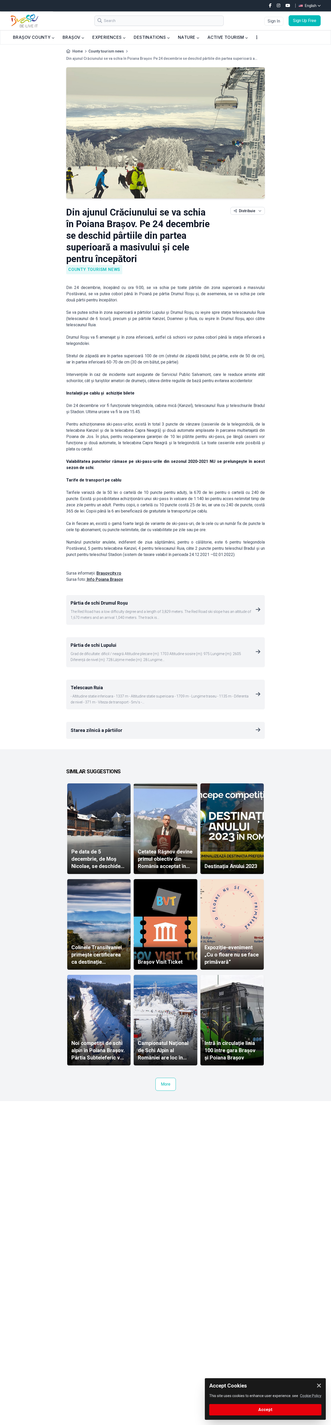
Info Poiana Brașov (104, 579)
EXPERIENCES (107, 37)
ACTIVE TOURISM (226, 37)
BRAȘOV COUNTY (32, 37)
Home (77, 51)
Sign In (274, 21)
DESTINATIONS (150, 37)
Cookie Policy (310, 1396)
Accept (265, 1409)
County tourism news (106, 51)
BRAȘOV (72, 37)
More (165, 1084)
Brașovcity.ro (108, 573)
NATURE (187, 37)
